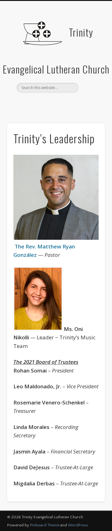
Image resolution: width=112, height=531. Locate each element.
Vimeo (68, 103)
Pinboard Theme (44, 525)
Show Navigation (90, 55)
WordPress (78, 525)
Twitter (55, 103)
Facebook (42, 103)
